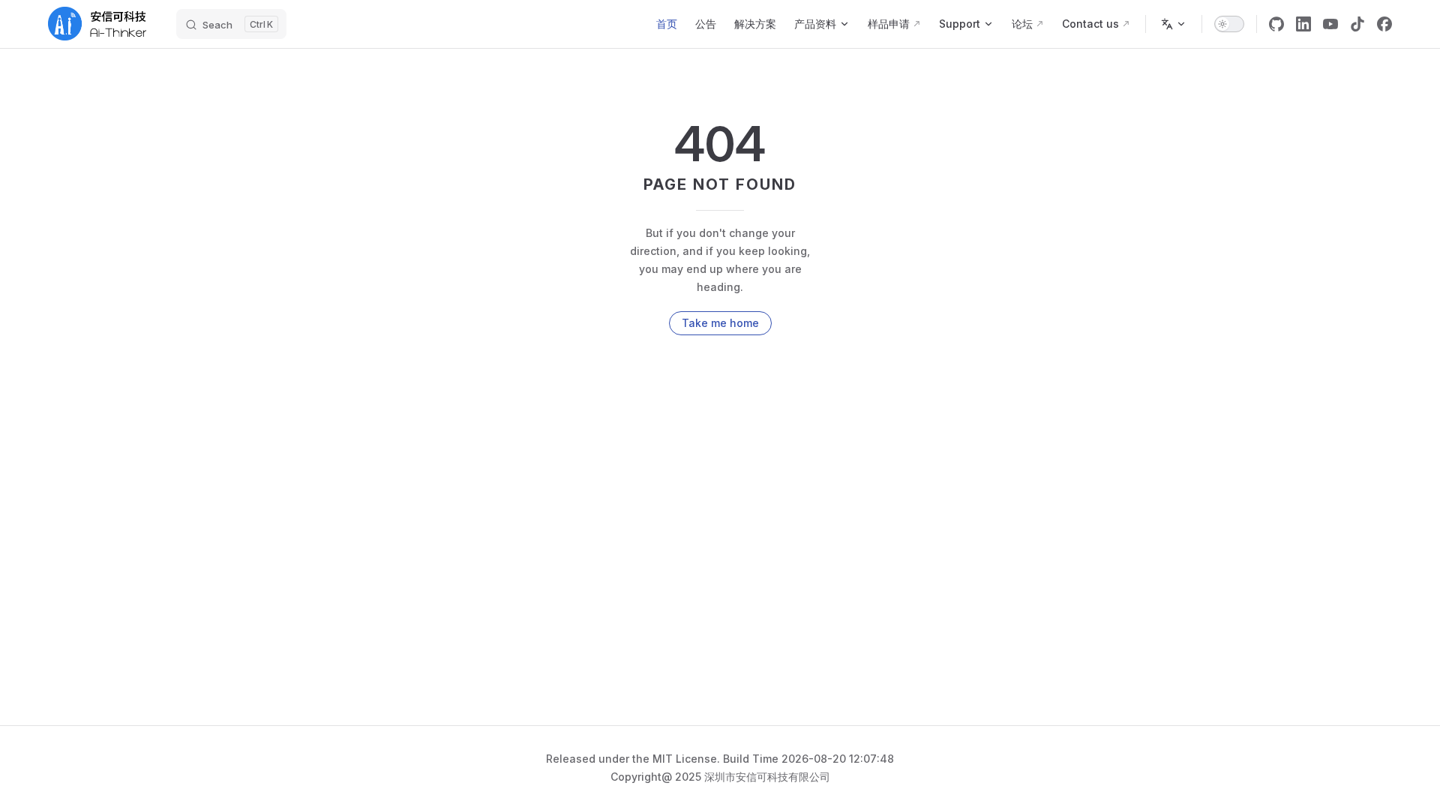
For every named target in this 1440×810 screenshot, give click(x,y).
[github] (1276, 24)
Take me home (720, 322)
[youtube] (1330, 24)
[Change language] (1174, 24)
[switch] (1229, 24)
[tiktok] (1357, 24)
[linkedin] (1303, 24)
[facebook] (1384, 24)
